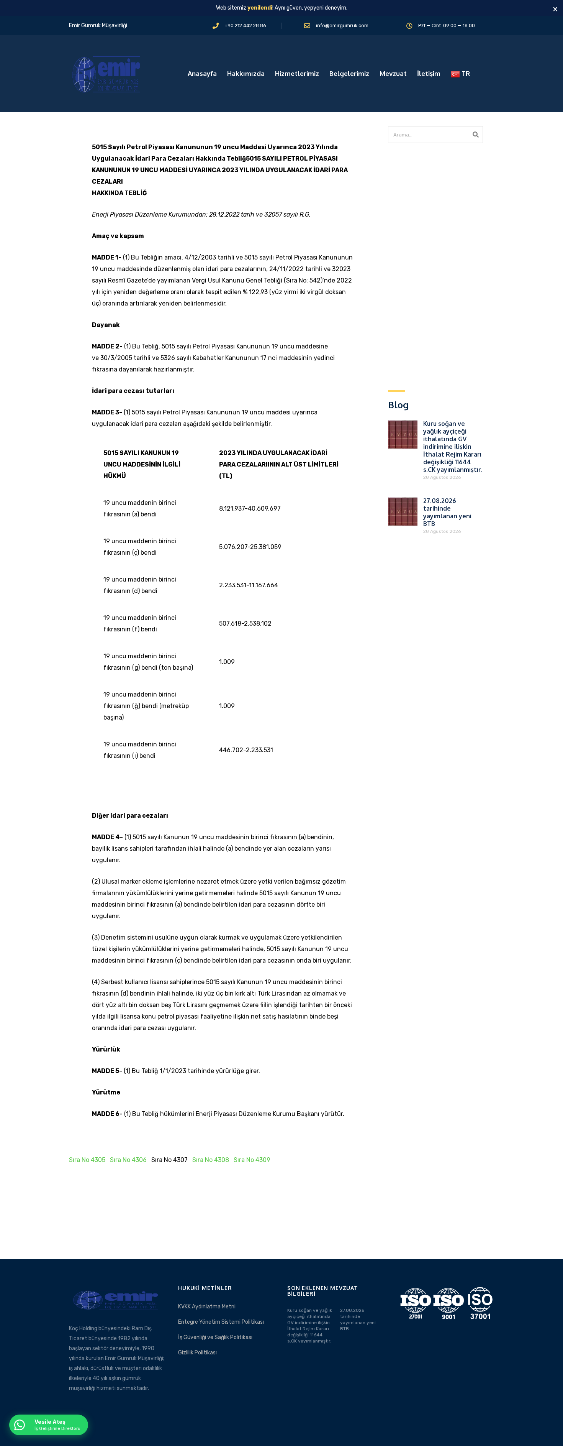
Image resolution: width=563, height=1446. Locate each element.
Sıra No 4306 (128, 1159)
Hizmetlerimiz (297, 73)
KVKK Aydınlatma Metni (207, 1306)
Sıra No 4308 (210, 1159)
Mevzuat (393, 73)
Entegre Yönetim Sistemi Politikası (221, 1322)
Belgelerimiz (349, 73)
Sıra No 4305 (87, 1159)
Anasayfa (202, 73)
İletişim (428, 73)
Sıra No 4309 (252, 1159)
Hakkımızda (246, 73)
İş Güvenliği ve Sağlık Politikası (215, 1337)
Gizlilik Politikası (197, 1352)
